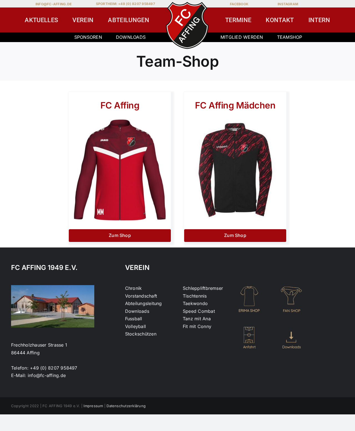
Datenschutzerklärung (126, 406)
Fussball (133, 318)
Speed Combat (199, 311)
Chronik (133, 288)
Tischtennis (195, 296)
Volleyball (135, 326)
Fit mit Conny (197, 326)
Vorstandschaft (141, 296)
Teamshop (289, 37)
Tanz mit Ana (197, 318)
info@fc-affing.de (54, 4)
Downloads (131, 37)
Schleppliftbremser (203, 288)
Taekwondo (195, 303)
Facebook (239, 4)
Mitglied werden (241, 37)
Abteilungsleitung (143, 303)
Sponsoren (88, 37)
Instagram (288, 4)
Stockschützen (140, 334)
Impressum (93, 406)
